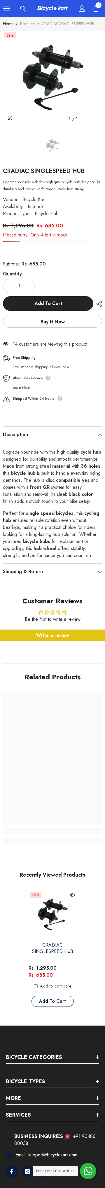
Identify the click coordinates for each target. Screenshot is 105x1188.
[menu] (6, 8)
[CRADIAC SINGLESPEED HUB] (53, 915)
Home (8, 24)
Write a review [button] (52, 635)
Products (27, 24)
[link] (52, 831)
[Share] (97, 304)
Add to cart (48, 303)
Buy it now (53, 321)
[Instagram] (28, 1171)
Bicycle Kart (34, 199)
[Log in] (82, 8)
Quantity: (13, 273)
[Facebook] (12, 1171)
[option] (52, 78)
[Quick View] (72, 895)
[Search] (23, 8)
